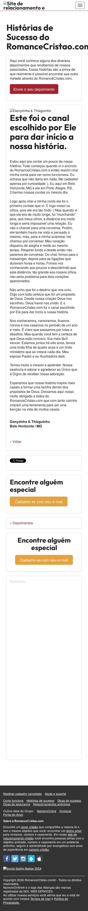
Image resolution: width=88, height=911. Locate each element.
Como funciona (13, 800)
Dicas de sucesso (69, 800)
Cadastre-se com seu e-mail (39, 501)
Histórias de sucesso (40, 800)
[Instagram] (23, 858)
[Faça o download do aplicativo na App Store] (39, 858)
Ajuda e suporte (55, 794)
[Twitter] (15, 858)
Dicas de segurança (16, 804)
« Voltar (15, 441)
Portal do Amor (13, 814)
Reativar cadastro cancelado (22, 794)
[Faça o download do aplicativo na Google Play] (31, 858)
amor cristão (29, 827)
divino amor (74, 831)
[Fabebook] (6, 858)
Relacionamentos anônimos (51, 804)
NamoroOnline (46, 811)
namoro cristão (39, 849)
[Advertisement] (44, 627)
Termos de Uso (40, 899)
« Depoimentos (21, 522)
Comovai (65, 811)
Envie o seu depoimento (34, 89)
